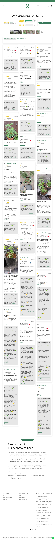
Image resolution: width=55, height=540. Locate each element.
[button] (4, 6)
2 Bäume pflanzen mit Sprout (28, 99)
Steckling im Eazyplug (43, 113)
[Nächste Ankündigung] (37, 1)
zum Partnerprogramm (23, 499)
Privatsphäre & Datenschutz (7, 497)
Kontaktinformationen (37, 537)
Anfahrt (4, 503)
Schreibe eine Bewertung (45, 22)
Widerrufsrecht (18, 537)
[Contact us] (53, 538)
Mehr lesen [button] (6, 57)
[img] (10, 22)
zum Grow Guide (22, 497)
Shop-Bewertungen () (21, 38)
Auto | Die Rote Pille (9, 46)
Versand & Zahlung (6, 493)
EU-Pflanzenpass (5, 504)
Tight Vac (24, 136)
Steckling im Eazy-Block (10, 74)
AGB (3, 495)
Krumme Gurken (7, 537)
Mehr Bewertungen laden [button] (27, 439)
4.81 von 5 (11, 22)
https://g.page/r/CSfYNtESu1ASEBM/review (27, 312)
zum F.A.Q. (21, 495)
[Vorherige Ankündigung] (18, 1)
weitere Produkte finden (23, 493)
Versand (32, 537)
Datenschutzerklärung (24, 537)
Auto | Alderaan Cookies (27, 46)
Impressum (5, 499)
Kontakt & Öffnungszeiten (7, 501)
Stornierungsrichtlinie (49, 537)
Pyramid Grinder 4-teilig (26, 221)
